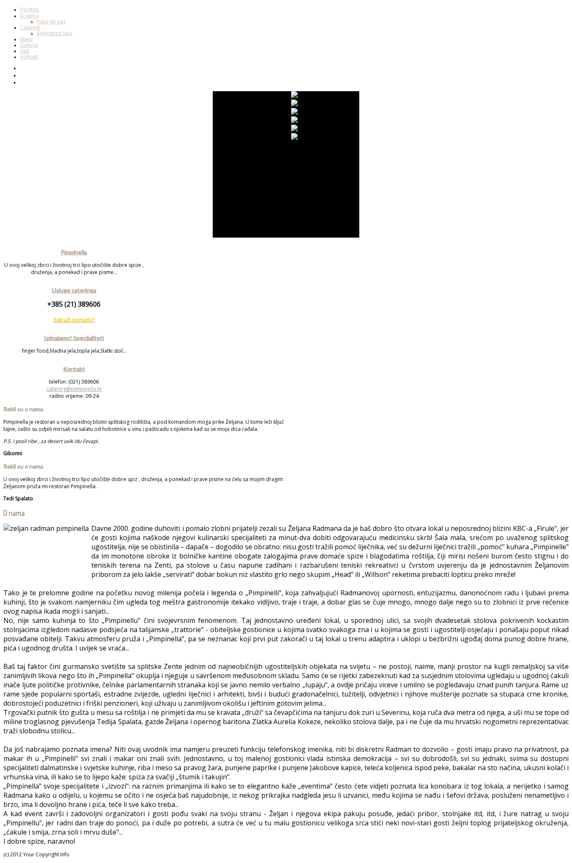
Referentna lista (54, 33)
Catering (30, 28)
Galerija (29, 45)
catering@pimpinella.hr (74, 388)
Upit (24, 51)
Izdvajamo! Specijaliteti (74, 337)
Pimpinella (74, 252)
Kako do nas (51, 22)
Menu (26, 39)
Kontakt (29, 57)
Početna (29, 10)
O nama (29, 16)
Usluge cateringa (74, 290)
